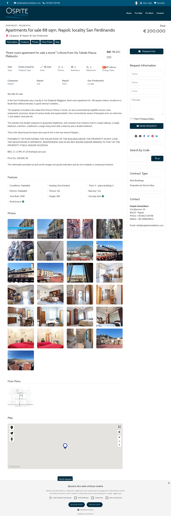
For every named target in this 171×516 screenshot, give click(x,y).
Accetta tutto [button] (77, 505)
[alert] (85, 498)
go (158, 158)
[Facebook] (7, 3)
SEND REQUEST (148, 126)
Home (129, 13)
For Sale (138, 13)
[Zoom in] (119, 437)
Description (12, 42)
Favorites (160, 3)
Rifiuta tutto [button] (94, 505)
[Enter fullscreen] (119, 427)
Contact (160, 13)
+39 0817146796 (52, 3)
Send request (65, 479)
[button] (50, 497)
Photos (35, 42)
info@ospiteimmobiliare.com (28, 3)
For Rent (149, 13)
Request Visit (148, 51)
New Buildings (137, 180)
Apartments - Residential (18, 26)
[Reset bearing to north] (119, 445)
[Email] (140, 136)
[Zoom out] (119, 441)
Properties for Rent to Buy (142, 185)
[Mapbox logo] (14, 466)
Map (57, 42)
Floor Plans (47, 42)
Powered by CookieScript (85, 514)
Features (25, 42)
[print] (136, 136)
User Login (147, 3)
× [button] (169, 483)
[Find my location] (119, 432)
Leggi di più (117, 493)
